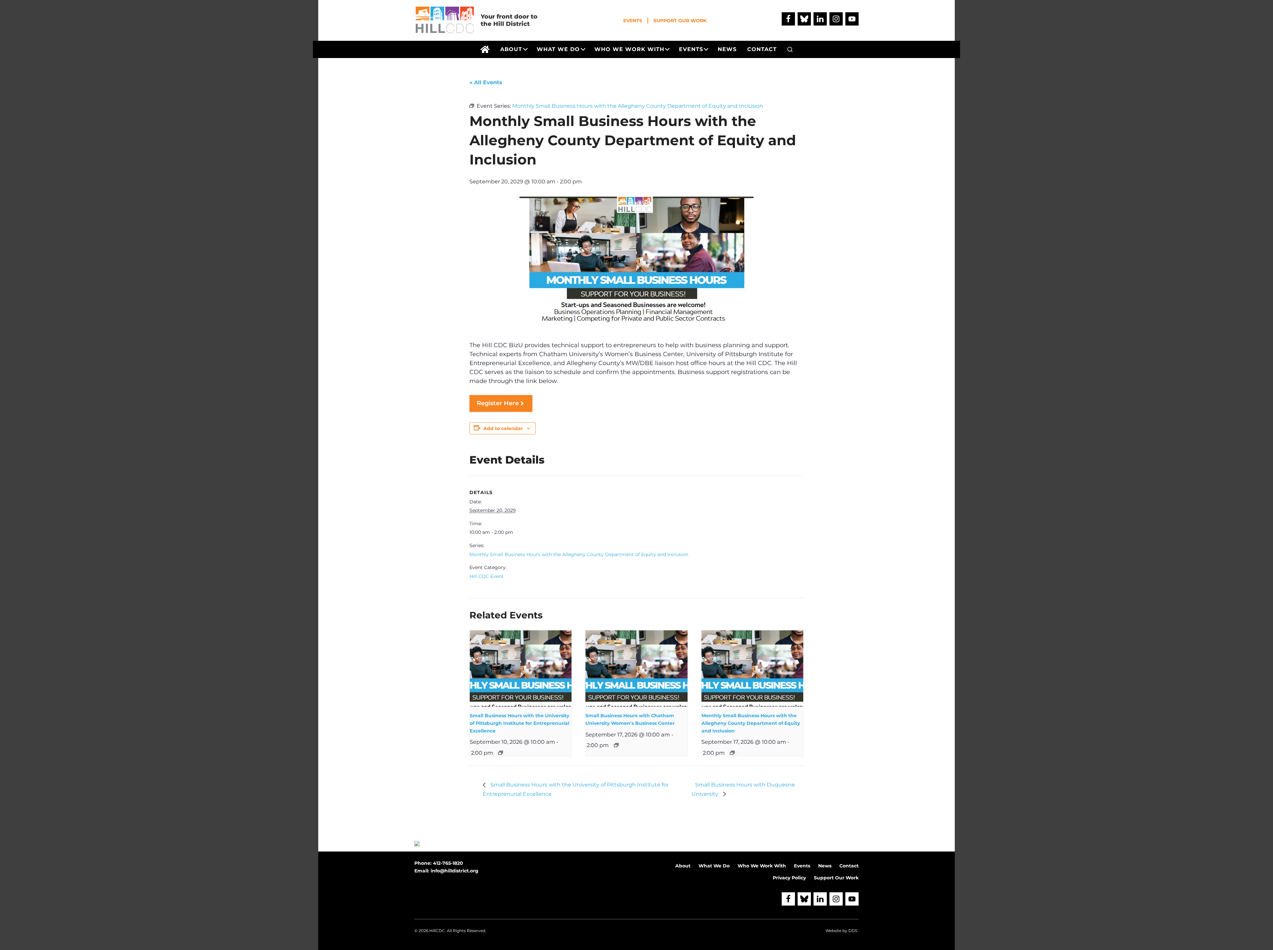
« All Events (485, 82)
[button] (790, 49)
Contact (849, 866)
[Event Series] (500, 753)
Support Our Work (679, 21)
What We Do (714, 866)
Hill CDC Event (486, 576)
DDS (852, 930)
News (824, 866)
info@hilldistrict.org (454, 871)
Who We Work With (762, 866)
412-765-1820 (448, 863)
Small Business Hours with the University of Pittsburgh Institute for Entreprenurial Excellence (519, 723)
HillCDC (437, 930)
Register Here (498, 403)
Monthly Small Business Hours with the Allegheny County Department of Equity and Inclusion (578, 554)
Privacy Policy (789, 878)
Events (632, 21)
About (683, 866)
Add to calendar (503, 428)
